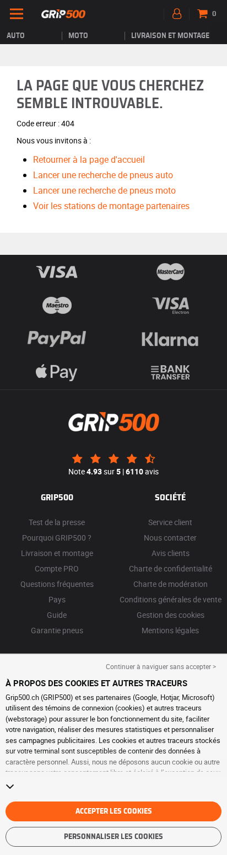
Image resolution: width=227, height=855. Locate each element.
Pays (57, 599)
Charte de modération (170, 584)
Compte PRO (57, 568)
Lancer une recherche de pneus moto (104, 190)
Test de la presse (57, 522)
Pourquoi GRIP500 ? (56, 537)
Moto (78, 36)
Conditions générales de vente (170, 599)
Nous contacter (170, 537)
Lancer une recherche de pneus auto (103, 175)
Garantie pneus (57, 630)
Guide (57, 615)
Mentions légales (170, 630)
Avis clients (171, 553)
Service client (170, 522)
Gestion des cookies (170, 615)
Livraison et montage (170, 36)
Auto (16, 36)
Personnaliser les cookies (113, 837)
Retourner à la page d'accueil (89, 159)
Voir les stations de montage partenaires (111, 206)
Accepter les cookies (113, 811)
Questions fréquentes (57, 584)
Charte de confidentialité (170, 568)
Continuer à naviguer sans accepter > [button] (161, 666)
